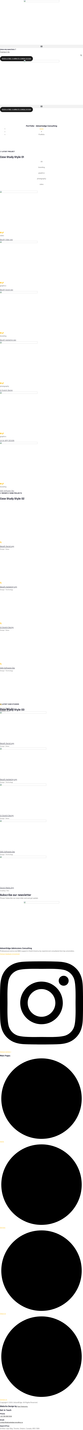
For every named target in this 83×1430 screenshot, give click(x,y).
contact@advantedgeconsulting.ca (11, 1422)
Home (41, 129)
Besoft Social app (6, 290)
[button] (41, 46)
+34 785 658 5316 (6, 1416)
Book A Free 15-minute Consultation (16, 59)
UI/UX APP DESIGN (7, 440)
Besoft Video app (6, 239)
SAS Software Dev (7, 491)
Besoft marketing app (8, 340)
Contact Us (5, 52)
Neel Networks (22, 1406)
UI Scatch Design (6, 390)
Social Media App (7, 887)
